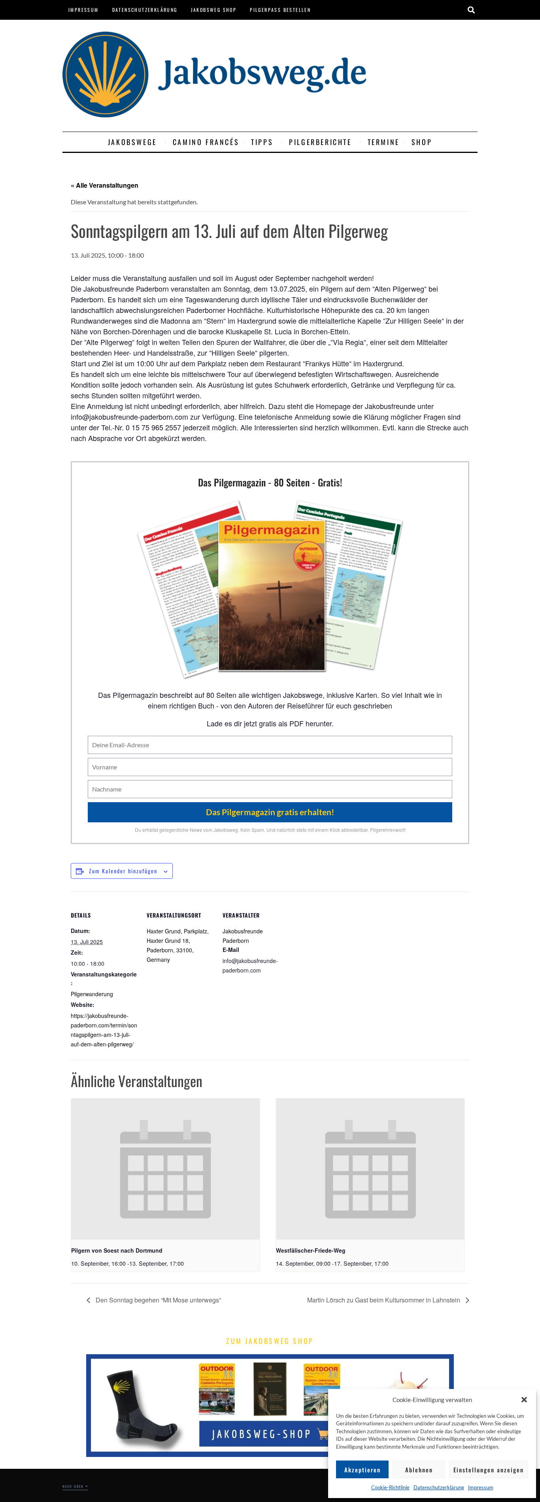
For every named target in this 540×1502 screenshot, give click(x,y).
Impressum (480, 1487)
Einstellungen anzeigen (488, 1469)
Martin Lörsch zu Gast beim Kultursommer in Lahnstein (384, 1299)
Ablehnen (419, 1469)
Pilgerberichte (320, 142)
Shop (422, 142)
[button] (524, 1400)
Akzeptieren (362, 1469)
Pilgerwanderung (92, 994)
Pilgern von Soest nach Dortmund (116, 1250)
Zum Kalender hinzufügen (123, 871)
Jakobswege (132, 142)
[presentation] (165, 1169)
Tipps (262, 142)
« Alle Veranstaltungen (104, 185)
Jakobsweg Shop (214, 9)
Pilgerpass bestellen (280, 9)
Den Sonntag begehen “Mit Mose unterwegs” (157, 1299)
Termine (384, 142)
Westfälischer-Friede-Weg (311, 1250)
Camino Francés (206, 142)
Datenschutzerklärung (438, 1487)
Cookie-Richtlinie (390, 1487)
